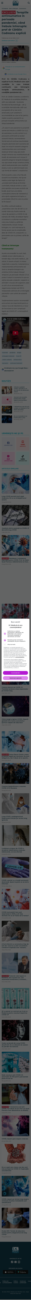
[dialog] (15, 650)
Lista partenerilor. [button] (19, 657)
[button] (15, 644)
